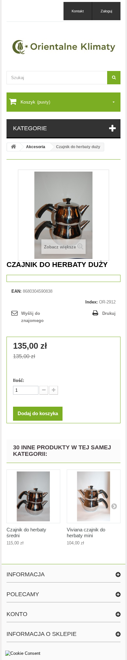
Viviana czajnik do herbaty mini (86, 532)
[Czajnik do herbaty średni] (33, 496)
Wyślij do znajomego (32, 317)
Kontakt (78, 11)
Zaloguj (106, 11)
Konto (17, 614)
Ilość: (18, 380)
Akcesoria (35, 147)
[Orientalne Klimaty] (63, 46)
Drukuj (109, 313)
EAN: (16, 291)
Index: (91, 302)
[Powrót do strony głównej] (13, 147)
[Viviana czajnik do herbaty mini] (93, 496)
